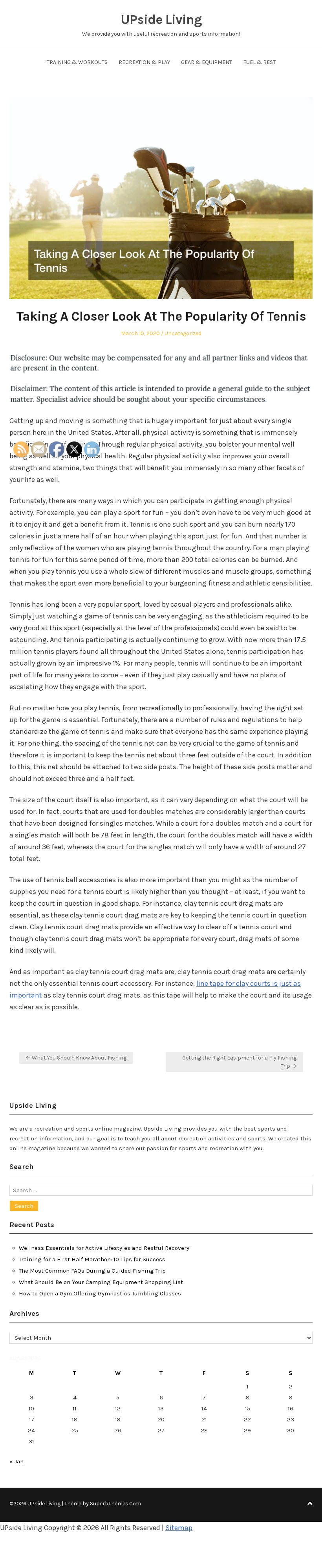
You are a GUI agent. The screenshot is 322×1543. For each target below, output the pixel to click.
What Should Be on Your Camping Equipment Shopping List (101, 1282)
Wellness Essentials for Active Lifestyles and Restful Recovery (104, 1247)
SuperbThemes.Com (115, 1503)
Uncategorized (183, 333)
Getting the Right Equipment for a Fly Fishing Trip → (239, 1061)
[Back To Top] (310, 1503)
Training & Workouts (77, 62)
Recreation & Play (144, 62)
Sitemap (178, 1527)
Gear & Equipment (206, 62)
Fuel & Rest (259, 62)
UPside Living (161, 19)
